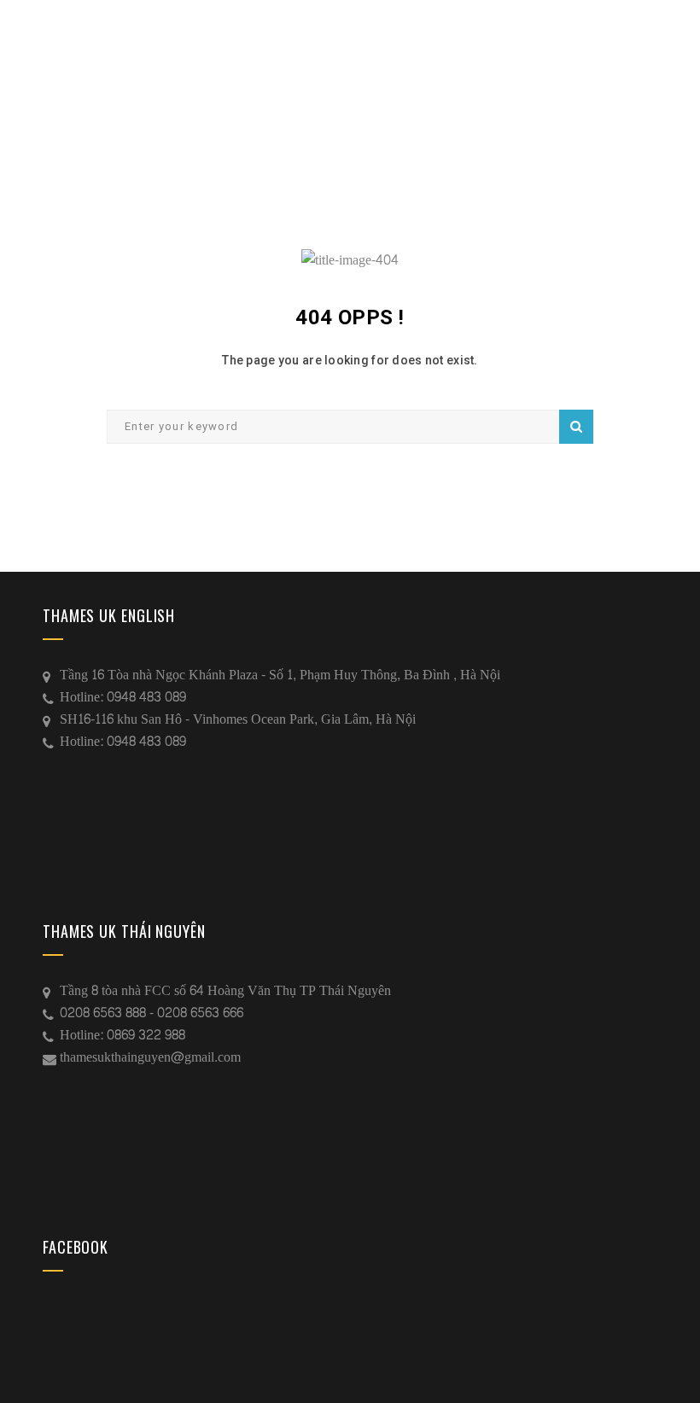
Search (576, 427)
